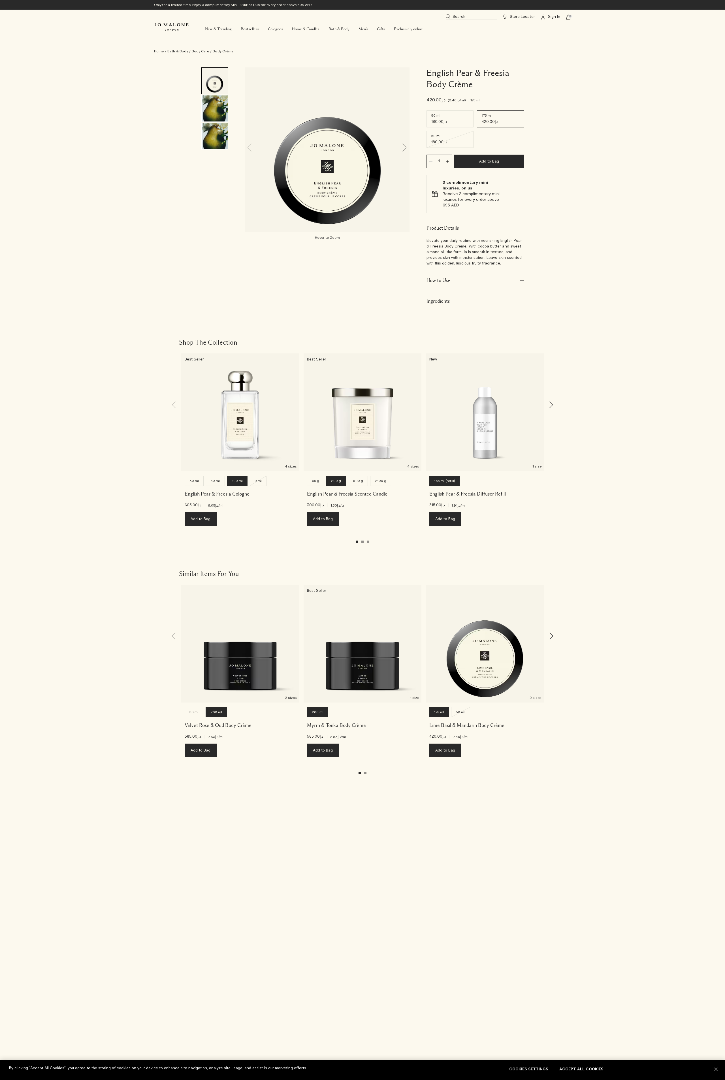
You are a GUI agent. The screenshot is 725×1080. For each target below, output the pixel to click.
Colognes (275, 29)
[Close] (716, 1069)
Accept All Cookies (581, 1069)
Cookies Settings (528, 1069)
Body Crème (223, 51)
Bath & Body (339, 29)
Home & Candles (305, 29)
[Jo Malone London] (171, 27)
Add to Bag (489, 161)
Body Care (200, 51)
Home (159, 51)
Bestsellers (250, 29)
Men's (363, 29)
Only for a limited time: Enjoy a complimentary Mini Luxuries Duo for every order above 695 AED (233, 5)
